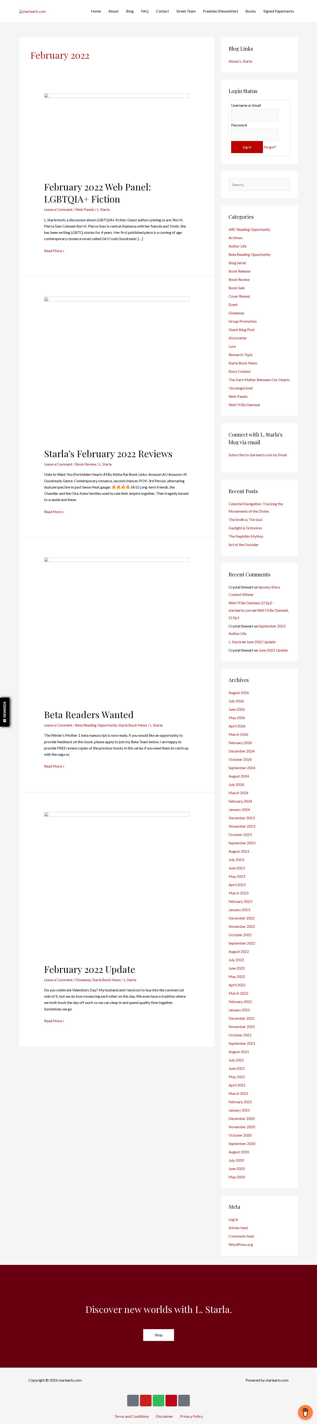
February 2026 (240, 742)
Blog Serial (237, 262)
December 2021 (242, 1018)
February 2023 (240, 901)
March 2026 (238, 734)
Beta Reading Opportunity (96, 725)
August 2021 (239, 1051)
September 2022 (242, 943)
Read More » (54, 250)
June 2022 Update (260, 642)
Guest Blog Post (242, 329)
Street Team (186, 11)
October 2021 (240, 1035)
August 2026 (239, 692)
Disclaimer (164, 1416)
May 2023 (237, 876)
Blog (130, 11)
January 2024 (239, 809)
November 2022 (242, 926)
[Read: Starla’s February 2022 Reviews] (117, 368)
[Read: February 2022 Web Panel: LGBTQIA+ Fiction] (117, 134)
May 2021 (237, 1076)
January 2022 (239, 1010)
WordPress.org (241, 1244)
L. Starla (235, 642)
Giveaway (83, 979)
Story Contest (240, 371)
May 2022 (237, 976)
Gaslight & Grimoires (245, 528)
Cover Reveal (239, 296)
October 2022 (240, 934)
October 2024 (240, 759)
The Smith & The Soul (245, 519)
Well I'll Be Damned (244, 404)
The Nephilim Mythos (246, 536)
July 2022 (236, 960)
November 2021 (242, 1026)
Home (96, 11)
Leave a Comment (58, 209)
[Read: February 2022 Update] (117, 884)
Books (251, 11)
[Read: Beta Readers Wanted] (117, 629)
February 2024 (240, 801)
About (113, 11)
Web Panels (84, 209)
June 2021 (237, 1068)
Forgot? (270, 147)
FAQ (145, 11)
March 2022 (238, 993)
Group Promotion (243, 321)
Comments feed (241, 1236)
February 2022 (240, 1001)
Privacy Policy (191, 1416)
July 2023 (236, 859)
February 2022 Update (89, 969)
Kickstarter (238, 338)
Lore (232, 346)
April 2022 (237, 985)
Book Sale (237, 288)
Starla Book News (132, 725)
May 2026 (237, 717)
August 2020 (239, 1152)
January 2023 (239, 909)
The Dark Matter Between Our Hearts (259, 379)
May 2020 (237, 1177)
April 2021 (237, 1085)
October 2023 (240, 834)
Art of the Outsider (244, 544)
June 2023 (237, 868)
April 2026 (237, 726)
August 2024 (239, 776)
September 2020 (242, 1143)
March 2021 (238, 1093)
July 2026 (236, 701)
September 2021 (242, 1043)
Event (233, 304)
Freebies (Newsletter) (220, 11)
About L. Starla (240, 61)
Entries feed (238, 1227)
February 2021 (240, 1101)
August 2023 (239, 851)
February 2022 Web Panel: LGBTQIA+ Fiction (97, 192)
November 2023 (242, 826)
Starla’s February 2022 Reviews (108, 453)
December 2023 (242, 818)
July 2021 (236, 1060)
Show (4, 712)
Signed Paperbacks (278, 11)
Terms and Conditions (131, 1416)
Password (239, 125)
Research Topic (241, 354)
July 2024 (236, 784)
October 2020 (240, 1135)
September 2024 (242, 767)
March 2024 (238, 793)
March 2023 (238, 893)
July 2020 (236, 1160)
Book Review (85, 464)
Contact (162, 11)
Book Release (239, 271)
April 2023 (237, 884)
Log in (233, 1219)
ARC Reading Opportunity (249, 229)
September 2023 (242, 843)
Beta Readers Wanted (89, 714)
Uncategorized (240, 388)
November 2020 (242, 1127)
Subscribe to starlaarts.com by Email (258, 455)
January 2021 (239, 1110)
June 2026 (237, 709)
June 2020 (237, 1168)
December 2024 (242, 751)
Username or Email (246, 105)
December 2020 (242, 1118)
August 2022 (239, 951)
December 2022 (242, 918)
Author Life (237, 246)
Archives (236, 237)
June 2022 (237, 968)
